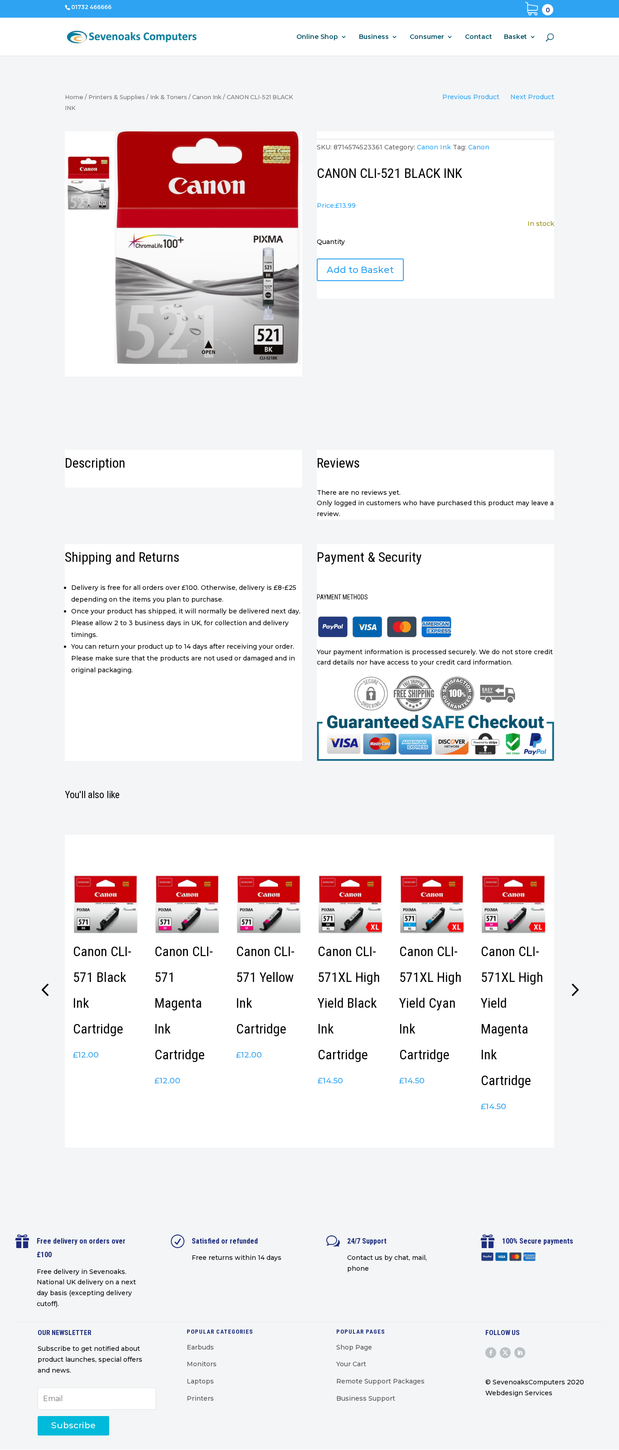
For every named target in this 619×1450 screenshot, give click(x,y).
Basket (515, 37)
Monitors (202, 1364)
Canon (478, 147)
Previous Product (470, 97)
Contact (478, 37)
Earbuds (200, 1347)
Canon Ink (207, 97)
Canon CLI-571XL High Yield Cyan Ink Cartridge (430, 1002)
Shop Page (354, 1347)
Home (74, 97)
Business (374, 37)
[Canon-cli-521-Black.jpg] (207, 247)
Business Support (365, 1398)
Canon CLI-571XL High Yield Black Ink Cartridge (349, 1002)
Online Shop (317, 37)
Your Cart (351, 1364)
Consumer (427, 37)
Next (572, 990)
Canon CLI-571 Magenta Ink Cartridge (184, 1002)
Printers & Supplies (116, 97)
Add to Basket (360, 269)
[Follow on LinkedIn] (519, 1352)
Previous (46, 990)
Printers (200, 1398)
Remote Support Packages (380, 1381)
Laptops (200, 1381)
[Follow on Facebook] (490, 1352)
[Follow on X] (505, 1352)
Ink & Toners (168, 97)
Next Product (532, 97)
